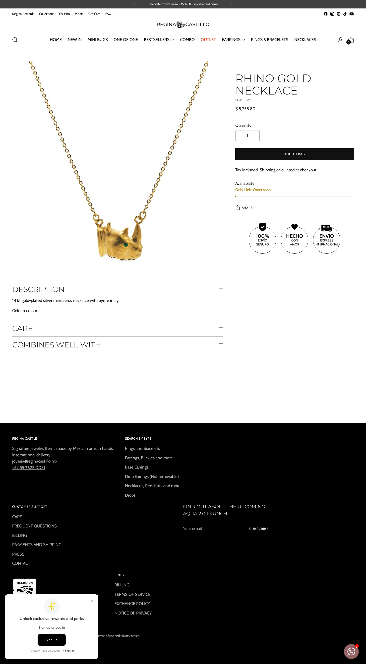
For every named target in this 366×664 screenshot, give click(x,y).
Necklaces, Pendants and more (153, 485)
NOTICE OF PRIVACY (133, 613)
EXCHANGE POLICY (132, 603)
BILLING (19, 535)
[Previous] (134, 4)
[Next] (231, 4)
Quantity (243, 125)
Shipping (267, 170)
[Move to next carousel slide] (350, 406)
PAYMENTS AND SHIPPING (36, 544)
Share (247, 208)
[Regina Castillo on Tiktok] (345, 14)
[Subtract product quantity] (240, 136)
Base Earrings (136, 467)
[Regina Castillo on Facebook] (325, 14)
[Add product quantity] (254, 136)
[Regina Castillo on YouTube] (351, 14)
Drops (130, 495)
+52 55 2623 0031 (28, 467)
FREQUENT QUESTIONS (34, 525)
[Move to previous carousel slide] (338, 406)
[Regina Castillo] (183, 24)
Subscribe (258, 529)
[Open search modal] (15, 40)
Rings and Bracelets (142, 448)
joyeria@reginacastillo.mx (34, 461)
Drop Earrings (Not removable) (152, 476)
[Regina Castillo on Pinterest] (338, 14)
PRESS (18, 554)
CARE (17, 516)
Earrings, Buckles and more (149, 457)
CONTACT (21, 563)
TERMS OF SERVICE (132, 594)
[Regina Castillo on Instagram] (332, 14)
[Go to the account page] (341, 40)
